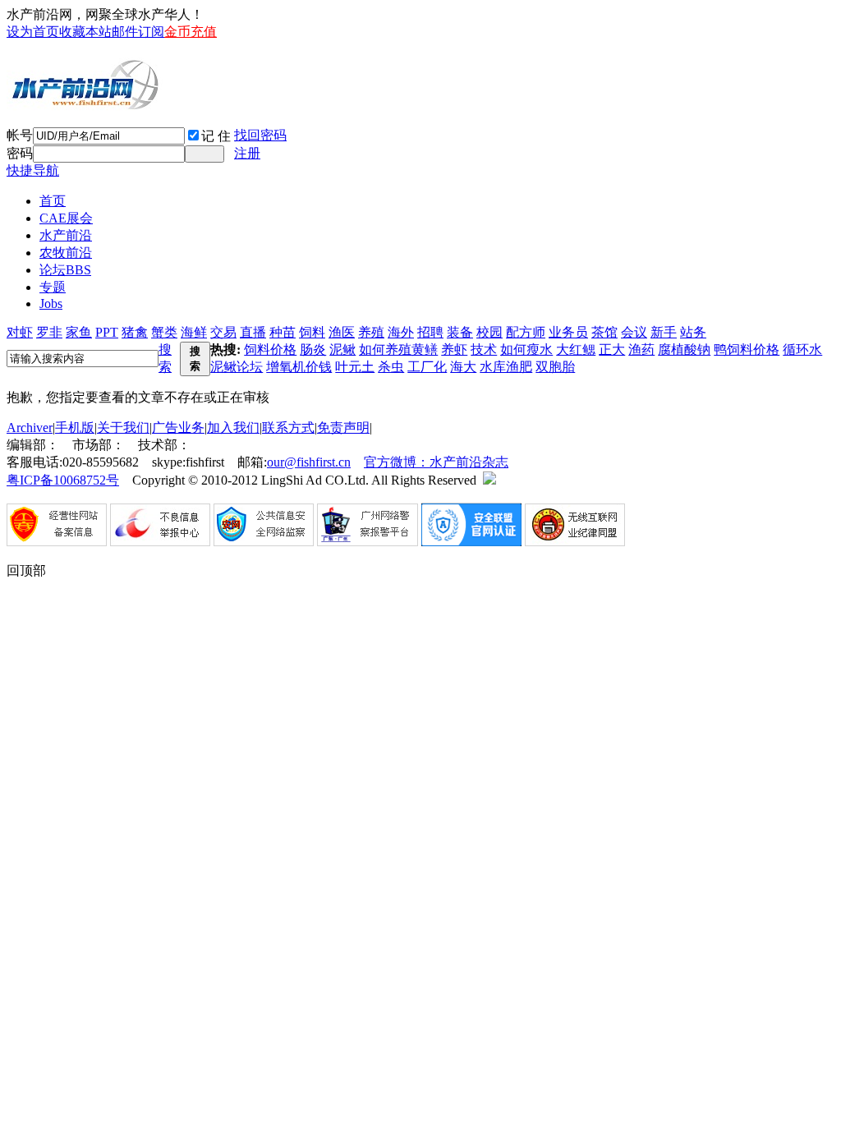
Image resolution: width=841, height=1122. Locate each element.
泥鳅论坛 (236, 367)
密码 (20, 153)
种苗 (282, 332)
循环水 (802, 349)
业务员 (568, 332)
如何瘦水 (526, 349)
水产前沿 (65, 235)
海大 (463, 367)
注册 (247, 153)
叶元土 (355, 367)
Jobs (50, 303)
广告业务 (178, 428)
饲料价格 (270, 349)
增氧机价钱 (299, 367)
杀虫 (391, 367)
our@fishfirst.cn (309, 462)
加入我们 (233, 428)
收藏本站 (85, 32)
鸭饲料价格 (746, 349)
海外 (401, 332)
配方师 (525, 332)
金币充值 (190, 32)
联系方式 (288, 428)
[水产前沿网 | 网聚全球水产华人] (85, 104)
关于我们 (123, 428)
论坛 (65, 270)
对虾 (20, 332)
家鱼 (79, 332)
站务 (693, 332)
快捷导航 (33, 170)
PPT (106, 332)
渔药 (641, 349)
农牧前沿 (65, 253)
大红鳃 (575, 349)
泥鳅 (342, 349)
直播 (253, 332)
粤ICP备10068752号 (63, 480)
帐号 (20, 135)
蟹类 (164, 332)
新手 (663, 332)
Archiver (30, 428)
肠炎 (313, 349)
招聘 (430, 332)
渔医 (342, 332)
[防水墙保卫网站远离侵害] (489, 480)
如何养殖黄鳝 (398, 349)
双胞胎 (555, 367)
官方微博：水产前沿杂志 (436, 462)
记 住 (216, 136)
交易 (223, 332)
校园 (489, 332)
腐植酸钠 (684, 349)
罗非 (49, 332)
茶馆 (604, 332)
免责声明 (343, 428)
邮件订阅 (138, 32)
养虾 (454, 349)
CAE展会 (66, 218)
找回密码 (260, 135)
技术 (484, 349)
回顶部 (26, 570)
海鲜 (194, 332)
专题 (52, 287)
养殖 (371, 332)
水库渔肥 (506, 367)
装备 (460, 332)
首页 (52, 201)
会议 (634, 332)
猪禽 (135, 332)
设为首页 (33, 32)
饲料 (312, 332)
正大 (612, 349)
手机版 (74, 428)
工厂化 (427, 367)
